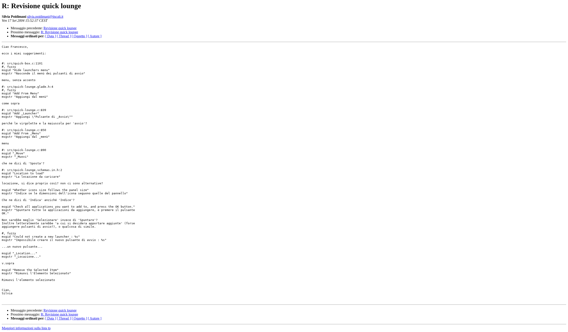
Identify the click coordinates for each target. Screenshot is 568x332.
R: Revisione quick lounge (59, 32)
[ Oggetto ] (79, 36)
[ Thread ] (64, 36)
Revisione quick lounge (60, 28)
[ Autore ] (94, 36)
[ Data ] (50, 36)
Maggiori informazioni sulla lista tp (26, 328)
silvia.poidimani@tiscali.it (45, 16)
